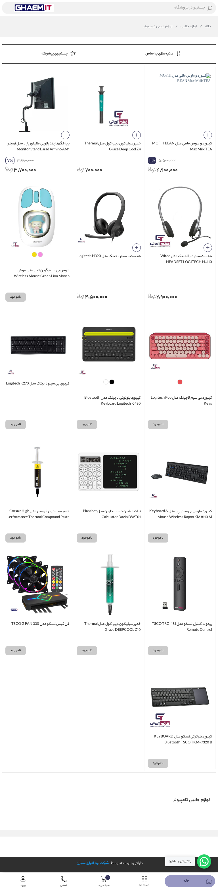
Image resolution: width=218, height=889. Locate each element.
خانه (205, 27)
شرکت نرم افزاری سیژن (93, 863)
